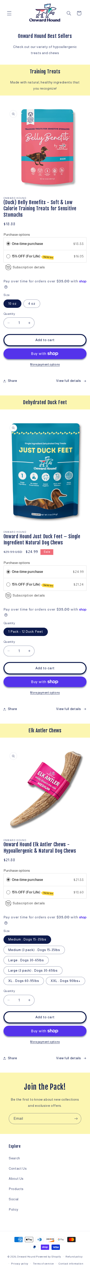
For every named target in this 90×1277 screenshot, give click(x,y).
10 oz (12, 303)
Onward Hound (26, 1256)
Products (16, 1189)
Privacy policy (19, 1263)
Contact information (70, 1263)
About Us (16, 1178)
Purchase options (16, 234)
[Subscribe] (76, 1118)
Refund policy (74, 1256)
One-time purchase (27, 244)
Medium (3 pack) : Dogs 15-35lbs (34, 950)
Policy (13, 1209)
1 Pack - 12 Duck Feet (25, 631)
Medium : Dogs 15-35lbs (27, 939)
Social (14, 1199)
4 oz (31, 303)
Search (14, 1158)
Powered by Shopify (48, 1256)
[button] (9, 13)
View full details (68, 381)
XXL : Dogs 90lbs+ (66, 981)
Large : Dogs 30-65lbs (26, 960)
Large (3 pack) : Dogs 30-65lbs (33, 970)
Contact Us (18, 1168)
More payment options (45, 364)
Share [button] (12, 381)
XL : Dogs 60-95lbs (23, 981)
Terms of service (43, 1263)
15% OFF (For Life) (32, 256)
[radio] (8, 243)
